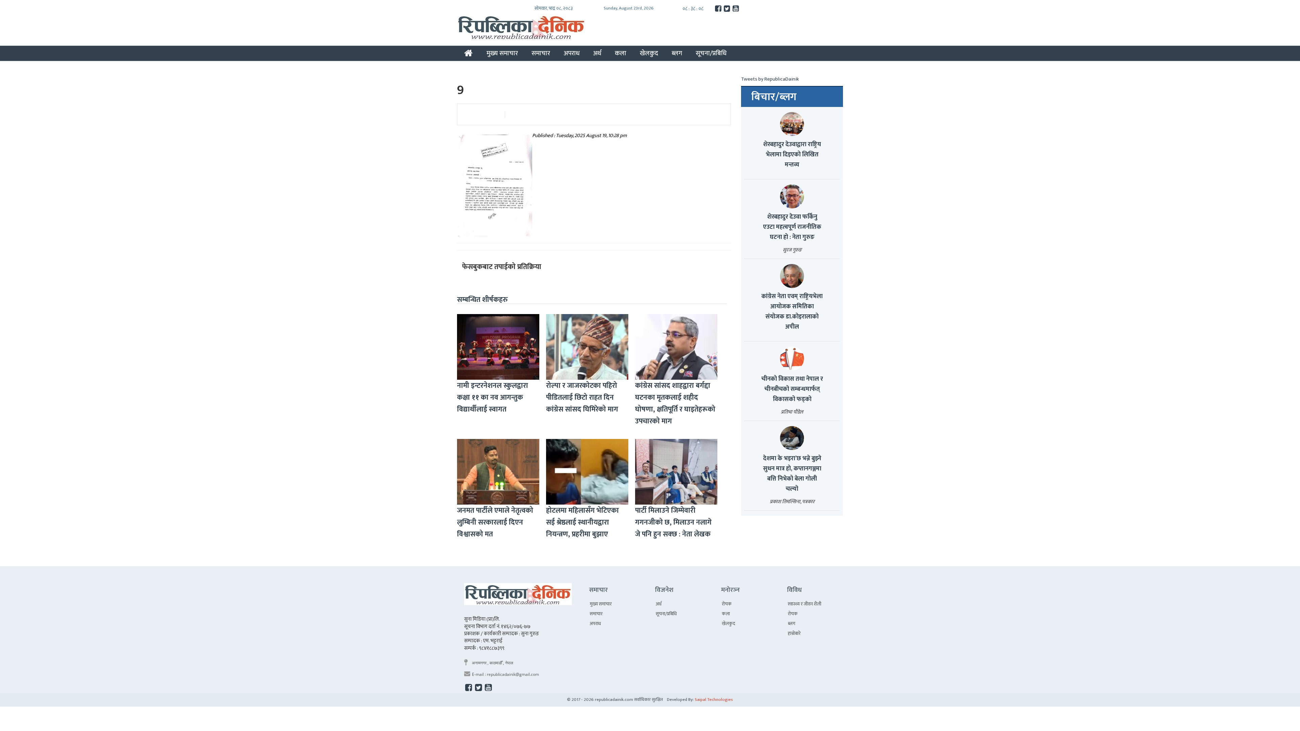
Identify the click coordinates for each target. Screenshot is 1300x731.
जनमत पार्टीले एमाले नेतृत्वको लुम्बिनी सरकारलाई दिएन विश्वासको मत (495, 522)
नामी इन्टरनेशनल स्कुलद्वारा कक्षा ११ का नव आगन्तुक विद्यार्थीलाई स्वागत (492, 397)
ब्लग (677, 53)
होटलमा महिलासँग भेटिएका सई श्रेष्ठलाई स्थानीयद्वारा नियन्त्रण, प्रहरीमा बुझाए (582, 522)
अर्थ (597, 53)
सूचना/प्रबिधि (711, 53)
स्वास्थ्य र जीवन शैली (804, 604)
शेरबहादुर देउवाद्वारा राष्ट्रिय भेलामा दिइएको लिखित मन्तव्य (792, 154)
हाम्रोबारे (794, 633)
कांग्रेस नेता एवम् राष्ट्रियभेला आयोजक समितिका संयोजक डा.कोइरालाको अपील (792, 311)
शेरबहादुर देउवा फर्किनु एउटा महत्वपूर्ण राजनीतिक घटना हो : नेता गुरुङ (792, 227)
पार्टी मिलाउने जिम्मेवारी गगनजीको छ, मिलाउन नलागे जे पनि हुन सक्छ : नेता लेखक (673, 522)
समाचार (541, 53)
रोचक (727, 604)
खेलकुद (649, 53)
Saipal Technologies (714, 699)
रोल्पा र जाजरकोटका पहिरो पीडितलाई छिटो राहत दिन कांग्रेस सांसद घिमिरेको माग (582, 397)
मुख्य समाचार (502, 53)
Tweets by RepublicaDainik (770, 79)
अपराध (572, 53)
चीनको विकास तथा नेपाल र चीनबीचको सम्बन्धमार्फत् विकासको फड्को (792, 389)
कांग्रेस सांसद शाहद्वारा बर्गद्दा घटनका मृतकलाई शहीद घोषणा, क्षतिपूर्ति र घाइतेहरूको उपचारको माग (675, 403)
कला (620, 53)
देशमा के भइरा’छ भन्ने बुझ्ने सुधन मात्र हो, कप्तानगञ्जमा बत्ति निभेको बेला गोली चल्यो (792, 473)
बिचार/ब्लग (774, 97)
